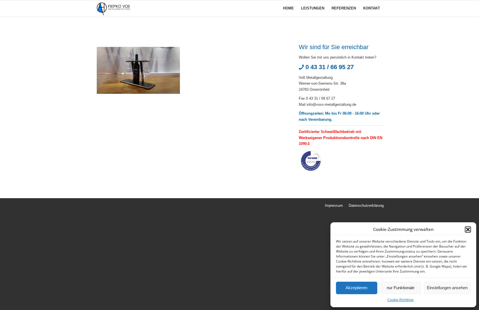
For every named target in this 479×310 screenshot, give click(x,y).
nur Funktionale (400, 287)
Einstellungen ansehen (447, 287)
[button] (468, 229)
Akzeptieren (356, 287)
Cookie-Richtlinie (401, 300)
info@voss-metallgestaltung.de (331, 104)
